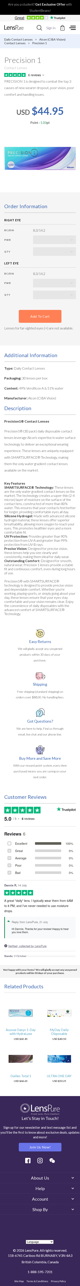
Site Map (19, 1281)
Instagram (40, 1160)
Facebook (28, 1160)
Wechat (52, 1160)
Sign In (50, 28)
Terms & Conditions (37, 1281)
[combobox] (39, 27)
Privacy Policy (58, 1281)
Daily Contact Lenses (18, 39)
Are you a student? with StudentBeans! (40, 7)
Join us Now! (40, 1147)
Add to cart (40, 316)
